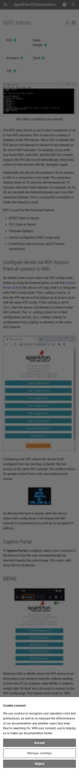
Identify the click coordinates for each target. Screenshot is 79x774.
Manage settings (39, 753)
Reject (39, 764)
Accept (39, 743)
